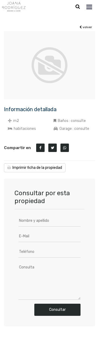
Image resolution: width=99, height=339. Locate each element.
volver (87, 27)
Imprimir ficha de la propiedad (36, 167)
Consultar (57, 309)
